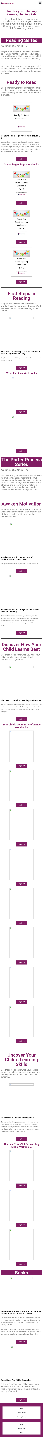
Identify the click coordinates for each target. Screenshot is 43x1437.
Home (21, 1408)
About (21, 1424)
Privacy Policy (21, 1417)
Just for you (21, 1428)
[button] (40, 2)
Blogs (21, 1432)
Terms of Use (21, 1412)
